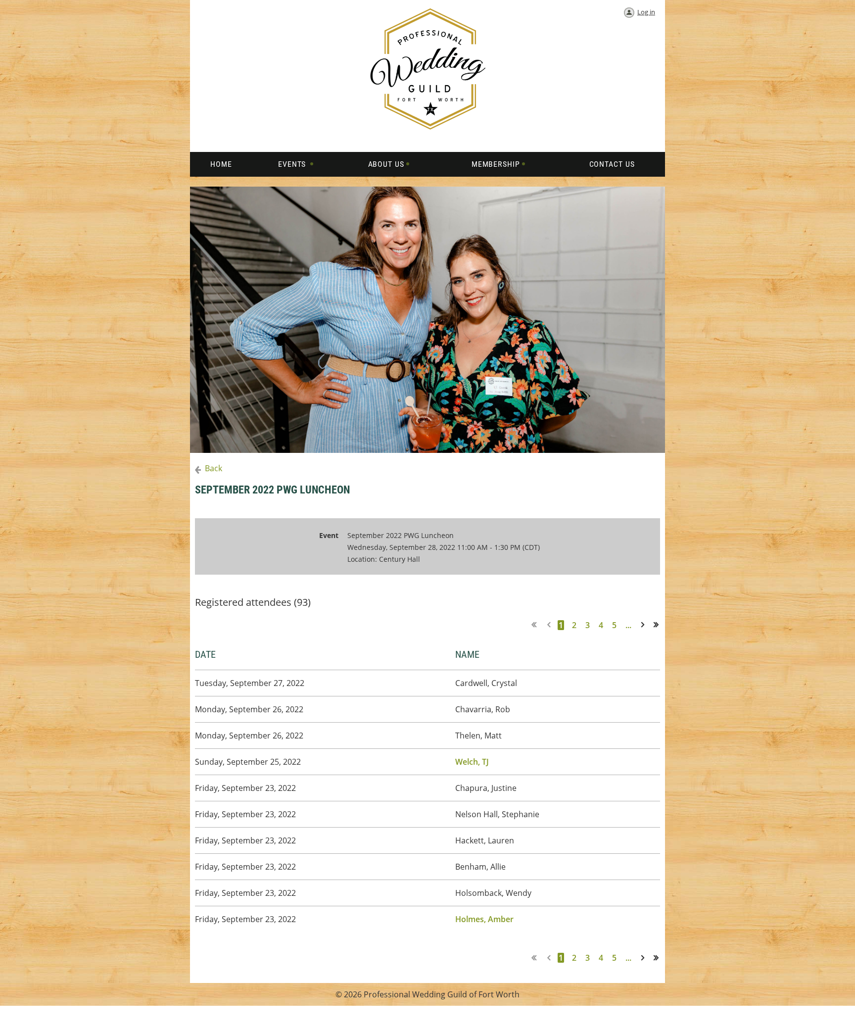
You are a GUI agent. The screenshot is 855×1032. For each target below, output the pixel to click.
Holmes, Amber (484, 919)
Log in (646, 11)
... (628, 625)
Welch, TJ (472, 761)
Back (213, 468)
